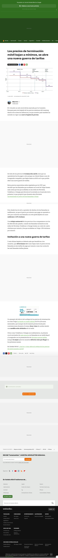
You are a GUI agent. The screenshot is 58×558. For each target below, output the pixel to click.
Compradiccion (7, 534)
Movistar (5, 484)
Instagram (18, 470)
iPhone (41, 490)
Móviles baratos (46, 40)
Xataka (5, 516)
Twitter (22, 65)
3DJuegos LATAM (18, 544)
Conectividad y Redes (45, 492)
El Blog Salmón (17, 530)
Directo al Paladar (39, 516)
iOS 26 (44, 449)
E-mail (27, 65)
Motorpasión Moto (49, 518)
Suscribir (28, 459)
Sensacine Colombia (26, 547)
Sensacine (26, 516)
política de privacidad (23, 462)
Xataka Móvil (6, 518)
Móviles (6, 40)
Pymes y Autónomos (16, 533)
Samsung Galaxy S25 (29, 449)
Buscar (52, 503)
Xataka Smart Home (8, 522)
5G (52, 40)
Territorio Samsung (44, 487)
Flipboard (24, 65)
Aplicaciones (6, 487)
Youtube (15, 470)
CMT (27, 353)
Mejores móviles (18, 449)
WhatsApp (6, 492)
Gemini (25, 40)
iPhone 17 (38, 449)
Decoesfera (6, 532)
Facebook (19, 65)
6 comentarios (13, 64)
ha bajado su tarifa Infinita (26, 321)
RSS (21, 470)
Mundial (38, 40)
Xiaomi (41, 484)
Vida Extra (16, 518)
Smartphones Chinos (27, 492)
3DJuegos (16, 516)
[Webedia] (7, 509)
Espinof (26, 518)
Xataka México (6, 544)
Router (20, 40)
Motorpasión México (48, 545)
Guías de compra (26, 487)
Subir (50, 509)
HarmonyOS (13, 40)
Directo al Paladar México (39, 545)
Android (5, 490)
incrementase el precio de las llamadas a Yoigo (22, 196)
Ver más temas (8, 496)
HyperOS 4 (31, 40)
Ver (30, 394)
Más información (9, 556)
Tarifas (32, 353)
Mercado (21, 353)
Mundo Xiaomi (6, 524)
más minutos (24, 335)
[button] (16, 102)
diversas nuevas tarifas (39, 337)
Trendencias (6, 530)
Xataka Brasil (6, 546)
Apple (23, 484)
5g (22, 490)
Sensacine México (28, 544)
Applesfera (5, 520)
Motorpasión (48, 516)
